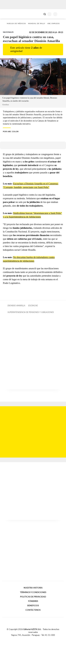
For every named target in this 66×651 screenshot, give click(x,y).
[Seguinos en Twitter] (32, 638)
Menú (62, 14)
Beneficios (33, 606)
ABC (8, 13)
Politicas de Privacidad (33, 597)
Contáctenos (33, 610)
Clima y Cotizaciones (39, 14)
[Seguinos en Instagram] (38, 638)
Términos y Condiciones (33, 592)
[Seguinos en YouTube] (35, 638)
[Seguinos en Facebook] (28, 638)
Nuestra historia (33, 588)
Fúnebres (33, 601)
